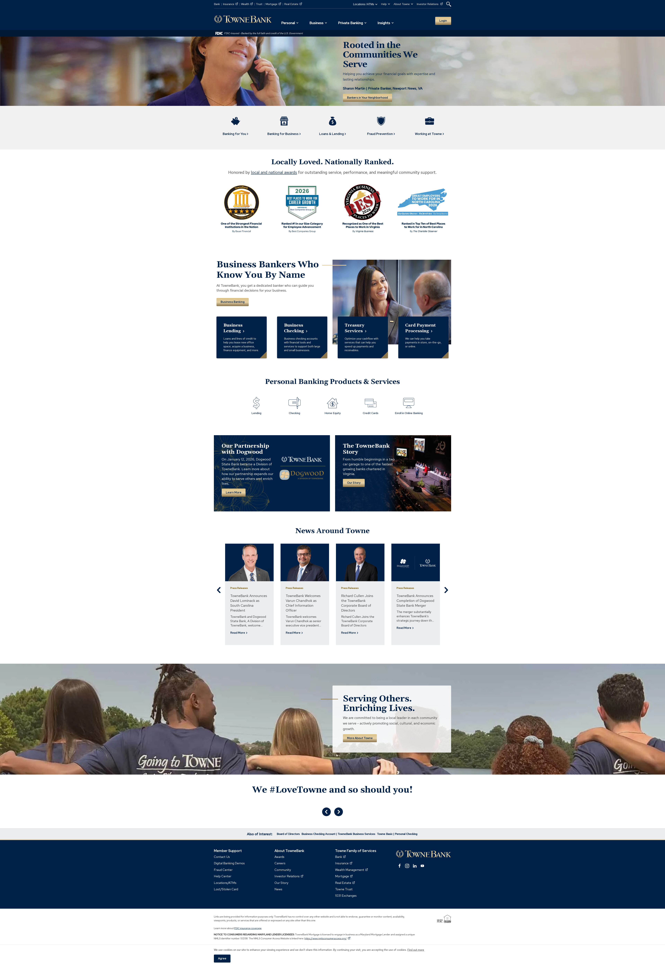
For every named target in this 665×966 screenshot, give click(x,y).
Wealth (247, 4)
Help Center (222, 876)
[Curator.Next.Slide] (338, 811)
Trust (259, 4)
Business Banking (233, 302)
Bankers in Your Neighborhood (367, 97)
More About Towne (360, 738)
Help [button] (384, 4)
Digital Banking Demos (229, 863)
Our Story (354, 483)
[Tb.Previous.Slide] (219, 590)
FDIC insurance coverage (247, 928)
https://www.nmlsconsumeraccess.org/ (327, 938)
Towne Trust (344, 889)
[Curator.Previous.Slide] (326, 811)
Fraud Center (223, 870)
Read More (238, 633)
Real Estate (293, 4)
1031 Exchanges (346, 896)
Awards (279, 857)
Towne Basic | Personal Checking (397, 834)
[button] (448, 4)
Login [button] (443, 21)
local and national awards (274, 172)
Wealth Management (351, 870)
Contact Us (222, 857)
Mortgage (273, 4)
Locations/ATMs (225, 883)
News (278, 889)
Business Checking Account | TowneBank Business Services (338, 834)
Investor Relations (430, 4)
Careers (279, 863)
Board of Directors (288, 834)
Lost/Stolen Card (226, 889)
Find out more (415, 950)
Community (282, 870)
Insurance (230, 4)
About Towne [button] (402, 4)
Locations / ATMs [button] (363, 4)
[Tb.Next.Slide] (446, 590)
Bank (217, 4)
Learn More (233, 492)
